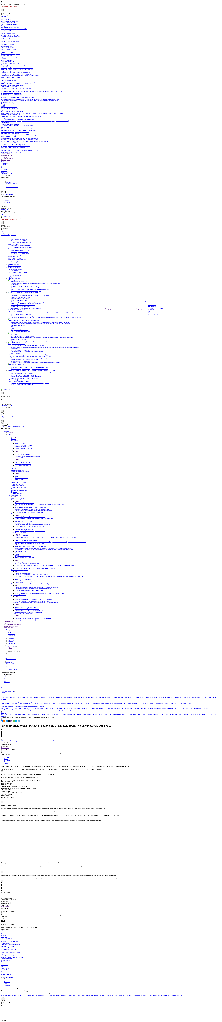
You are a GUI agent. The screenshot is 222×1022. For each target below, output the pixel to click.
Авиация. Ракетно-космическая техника (179, 703)
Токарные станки (20, 443)
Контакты (89, 878)
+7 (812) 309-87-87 (6, 174)
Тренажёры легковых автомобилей (38, 714)
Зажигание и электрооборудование (83, 708)
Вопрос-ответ (5, 968)
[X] (9, 721)
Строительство (19, 562)
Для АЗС (25, 714)
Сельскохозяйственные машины (58, 703)
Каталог (10, 434)
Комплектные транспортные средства (61, 708)
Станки (13, 439)
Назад (11, 432)
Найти (3, 999)
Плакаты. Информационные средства (26, 616)
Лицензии (4, 969)
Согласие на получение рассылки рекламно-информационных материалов (148, 995)
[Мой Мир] (7, 721)
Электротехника (5, 943)
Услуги (3, 932)
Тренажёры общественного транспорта (91, 714)
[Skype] (16, 721)
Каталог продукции (6, 938)
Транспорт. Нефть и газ (7, 955)
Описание (7, 757)
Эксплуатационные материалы (65, 710)
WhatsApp (7, 202)
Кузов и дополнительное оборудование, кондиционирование (131, 708)
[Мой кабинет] (1, 409)
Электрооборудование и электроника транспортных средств (120, 703)
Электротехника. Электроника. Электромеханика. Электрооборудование (36, 587)
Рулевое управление (169, 708)
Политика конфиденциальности (34, 995)
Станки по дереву (6, 960)
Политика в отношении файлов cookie (12, 995)
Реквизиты (4, 966)
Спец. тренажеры (74, 714)
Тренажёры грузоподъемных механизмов (189, 714)
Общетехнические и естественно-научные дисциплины (31, 546)
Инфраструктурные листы (8, 933)
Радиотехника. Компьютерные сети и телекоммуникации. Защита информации (38, 606)
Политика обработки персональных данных (91, 995)
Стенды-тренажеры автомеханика (103, 708)
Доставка (7, 760)
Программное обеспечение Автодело (12, 714)
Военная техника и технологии (10, 703)
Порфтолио (4, 935)
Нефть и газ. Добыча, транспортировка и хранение (153, 703)
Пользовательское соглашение (115, 995)
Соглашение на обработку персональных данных (61, 995)
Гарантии (7, 762)
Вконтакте (7, 199)
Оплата (6, 759)
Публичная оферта (177, 995)
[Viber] (11, 721)
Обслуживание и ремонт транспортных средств (41, 710)
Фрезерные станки (20, 453)
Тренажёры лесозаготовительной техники (164, 714)
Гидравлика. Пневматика (22, 598)
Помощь (3, 962)
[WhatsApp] (14, 721)
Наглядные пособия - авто (19, 710)
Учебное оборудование (18, 498)
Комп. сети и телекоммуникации (10, 944)
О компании (4, 965)
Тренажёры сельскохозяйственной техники (139, 714)
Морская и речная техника (94, 703)
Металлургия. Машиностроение (24, 503)
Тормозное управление (156, 708)
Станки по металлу (6, 958)
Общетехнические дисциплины (10, 941)
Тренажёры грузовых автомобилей (59, 714)
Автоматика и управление (22, 535)
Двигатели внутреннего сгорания (11, 708)
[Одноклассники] (4, 721)
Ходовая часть (179, 708)
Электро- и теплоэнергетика (23, 573)
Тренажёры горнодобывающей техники (114, 714)
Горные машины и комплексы (77, 703)
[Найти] (2, 10)
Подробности (5, 748)
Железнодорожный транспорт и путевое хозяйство (34, 703)
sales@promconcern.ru (8, 194)
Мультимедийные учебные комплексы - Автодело (35, 708)
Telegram (6, 200)
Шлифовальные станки (21, 460)
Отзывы (6, 763)
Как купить (4, 937)
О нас (9, 632)
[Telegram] (19, 721)
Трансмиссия (8, 710)
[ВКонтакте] (2, 721)
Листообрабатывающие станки (24, 475)
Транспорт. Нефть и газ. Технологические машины (30, 517)
